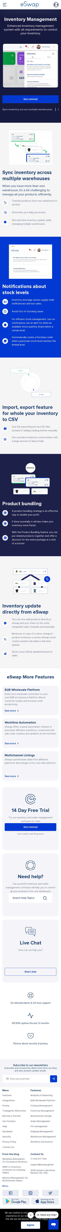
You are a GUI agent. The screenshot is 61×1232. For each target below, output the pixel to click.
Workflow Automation (41, 1141)
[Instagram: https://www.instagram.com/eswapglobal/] (30, 1193)
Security (6, 1136)
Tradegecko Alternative (14, 1110)
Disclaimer (7, 1131)
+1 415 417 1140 (38, 1159)
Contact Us (8, 1147)
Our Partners (8, 1121)
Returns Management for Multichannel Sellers (15, 1179)
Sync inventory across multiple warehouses (27, 109)
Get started (30, 99)
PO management (38, 1126)
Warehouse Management (43, 1136)
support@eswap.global (41, 1164)
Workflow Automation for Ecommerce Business (14, 1160)
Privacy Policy (9, 1141)
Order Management (40, 1121)
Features (6, 1095)
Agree (30, 1225)
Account (56, 4)
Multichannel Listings (41, 1116)
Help (4, 1126)
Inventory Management (42, 1110)
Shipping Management (41, 1131)
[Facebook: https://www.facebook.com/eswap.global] (10, 1193)
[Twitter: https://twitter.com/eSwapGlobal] (50, 1193)
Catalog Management (41, 1105)
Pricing (5, 1105)
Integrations (8, 1100)
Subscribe (53, 1078)
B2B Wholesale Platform (42, 1100)
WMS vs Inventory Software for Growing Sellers (13, 1170)
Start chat (30, 971)
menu (4, 4)
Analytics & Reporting (41, 1095)
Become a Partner (11, 1116)
